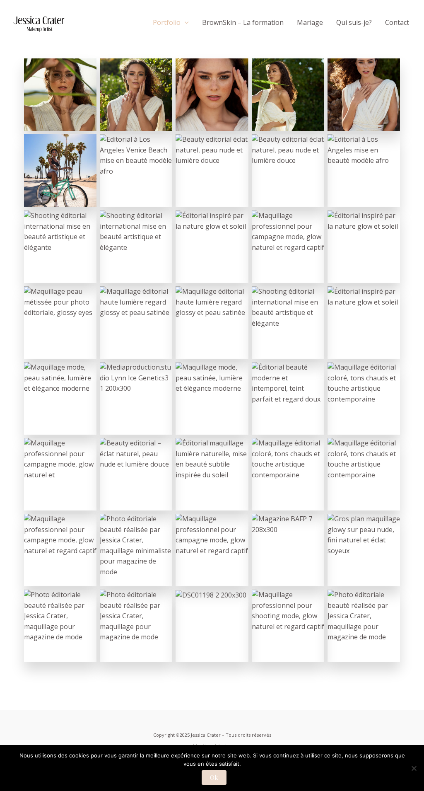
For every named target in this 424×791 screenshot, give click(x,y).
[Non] (414, 768)
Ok (214, 777)
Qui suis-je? (354, 22)
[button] (185, 22)
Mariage (310, 22)
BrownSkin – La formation (243, 22)
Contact (397, 22)
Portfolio (167, 22)
